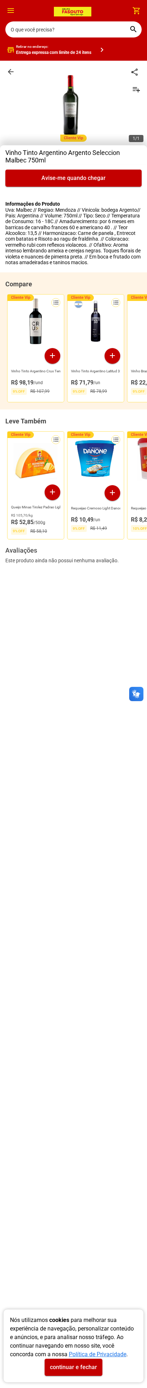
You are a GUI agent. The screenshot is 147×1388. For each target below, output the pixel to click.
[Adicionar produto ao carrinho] (52, 356)
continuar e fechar (73, 1367)
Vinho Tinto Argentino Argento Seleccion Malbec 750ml (62, 156)
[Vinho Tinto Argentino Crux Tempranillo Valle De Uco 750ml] (35, 323)
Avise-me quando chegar (73, 178)
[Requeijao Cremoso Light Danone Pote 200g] (95, 460)
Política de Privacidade (97, 1354)
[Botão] (10, 10)
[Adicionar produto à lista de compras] (55, 302)
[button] (10, 11)
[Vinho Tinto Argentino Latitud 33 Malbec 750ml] (95, 323)
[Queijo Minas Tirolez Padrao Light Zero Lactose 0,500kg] (35, 459)
